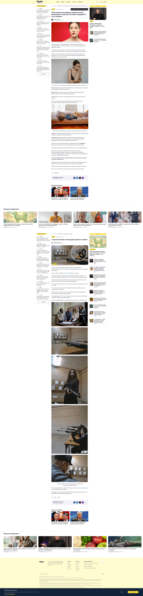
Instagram (73, 49)
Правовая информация (88, 566)
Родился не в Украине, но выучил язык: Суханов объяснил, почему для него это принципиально (43, 271)
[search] (97, 2)
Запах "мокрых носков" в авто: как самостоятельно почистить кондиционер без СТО (43, 17)
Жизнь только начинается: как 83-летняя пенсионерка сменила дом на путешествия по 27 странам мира (43, 49)
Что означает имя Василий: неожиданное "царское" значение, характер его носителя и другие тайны (53, 225)
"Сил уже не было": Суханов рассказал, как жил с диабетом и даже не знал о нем (43, 30)
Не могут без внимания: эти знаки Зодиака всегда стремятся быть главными (43, 23)
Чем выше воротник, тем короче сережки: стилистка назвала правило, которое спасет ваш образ (43, 291)
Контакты (77, 564)
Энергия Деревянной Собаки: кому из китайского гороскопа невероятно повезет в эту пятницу (18, 225)
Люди (58, 1)
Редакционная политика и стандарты (91, 563)
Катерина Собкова (41, 551)
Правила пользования (88, 564)
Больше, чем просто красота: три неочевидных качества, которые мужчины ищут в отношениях (100, 33)
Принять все (133, 592)
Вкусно (74, 1)
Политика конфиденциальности (90, 568)
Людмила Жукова (6, 227)
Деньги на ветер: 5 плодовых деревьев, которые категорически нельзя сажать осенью (43, 42)
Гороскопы (80, 1)
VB (82, 177)
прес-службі (66, 273)
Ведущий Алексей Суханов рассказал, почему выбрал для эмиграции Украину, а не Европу (43, 259)
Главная (52, 5)
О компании (77, 568)
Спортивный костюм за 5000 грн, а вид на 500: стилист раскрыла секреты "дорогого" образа (43, 11)
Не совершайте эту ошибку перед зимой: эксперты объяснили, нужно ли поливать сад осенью (43, 297)
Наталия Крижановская (42, 227)
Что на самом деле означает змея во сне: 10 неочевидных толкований (100, 40)
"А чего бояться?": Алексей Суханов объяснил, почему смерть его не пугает (43, 62)
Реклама (77, 569)
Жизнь (56, 5)
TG (77, 177)
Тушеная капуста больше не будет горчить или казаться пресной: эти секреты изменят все (43, 36)
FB (74, 177)
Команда (77, 566)
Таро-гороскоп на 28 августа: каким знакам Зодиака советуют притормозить (43, 56)
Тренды (62, 1)
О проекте (77, 563)
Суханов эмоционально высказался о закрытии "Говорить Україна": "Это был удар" (97, 25)
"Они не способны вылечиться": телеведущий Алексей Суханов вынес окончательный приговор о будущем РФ (43, 69)
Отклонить (122, 592)
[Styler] (40, 2)
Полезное (68, 1)
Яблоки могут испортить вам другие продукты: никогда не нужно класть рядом (42, 278)
